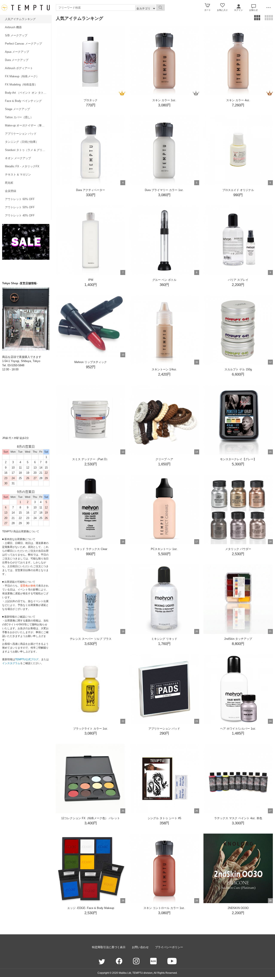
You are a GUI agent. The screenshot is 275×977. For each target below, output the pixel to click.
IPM (90, 279)
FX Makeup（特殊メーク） (22, 76)
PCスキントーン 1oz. (164, 549)
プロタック (91, 100)
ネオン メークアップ (18, 158)
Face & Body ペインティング (23, 101)
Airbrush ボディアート (19, 68)
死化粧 (9, 182)
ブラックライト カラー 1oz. (90, 728)
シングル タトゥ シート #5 (164, 818)
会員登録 (10, 191)
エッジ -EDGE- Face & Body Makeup (90, 908)
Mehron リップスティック (90, 362)
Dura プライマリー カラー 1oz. (164, 190)
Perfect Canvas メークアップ (23, 43)
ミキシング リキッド (164, 638)
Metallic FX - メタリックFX (22, 166)
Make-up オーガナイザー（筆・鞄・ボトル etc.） (28, 125)
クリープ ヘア (164, 459)
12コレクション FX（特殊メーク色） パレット (90, 818)
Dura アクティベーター (90, 190)
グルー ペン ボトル (164, 279)
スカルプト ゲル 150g (238, 369)
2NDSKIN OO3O (238, 908)
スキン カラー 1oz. (164, 100)
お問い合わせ (140, 947)
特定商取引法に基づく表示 (108, 947)
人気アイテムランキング (20, 19)
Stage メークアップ (17, 109)
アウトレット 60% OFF (20, 199)
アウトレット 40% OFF (20, 215)
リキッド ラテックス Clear (90, 549)
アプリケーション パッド (21, 133)
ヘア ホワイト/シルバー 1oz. (238, 728)
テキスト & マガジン (18, 174)
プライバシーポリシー (169, 947)
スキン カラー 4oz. (238, 100)
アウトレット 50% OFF (20, 207)
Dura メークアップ (16, 60)
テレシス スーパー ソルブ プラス (91, 638)
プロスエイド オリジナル (238, 190)
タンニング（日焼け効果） (21, 141)
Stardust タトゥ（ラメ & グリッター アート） (28, 150)
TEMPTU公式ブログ (26, 659)
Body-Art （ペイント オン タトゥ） (27, 92)
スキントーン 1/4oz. (164, 369)
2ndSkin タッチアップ (238, 638)
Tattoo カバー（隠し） (19, 117)
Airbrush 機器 (13, 27)
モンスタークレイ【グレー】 (238, 459)
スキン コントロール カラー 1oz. (164, 908)
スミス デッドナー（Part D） (90, 459)
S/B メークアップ (16, 35)
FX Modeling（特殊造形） (21, 84)
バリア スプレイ (238, 279)
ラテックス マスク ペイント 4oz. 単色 (238, 818)
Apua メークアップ (17, 51)
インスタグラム (11, 663)
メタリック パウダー (238, 549)
